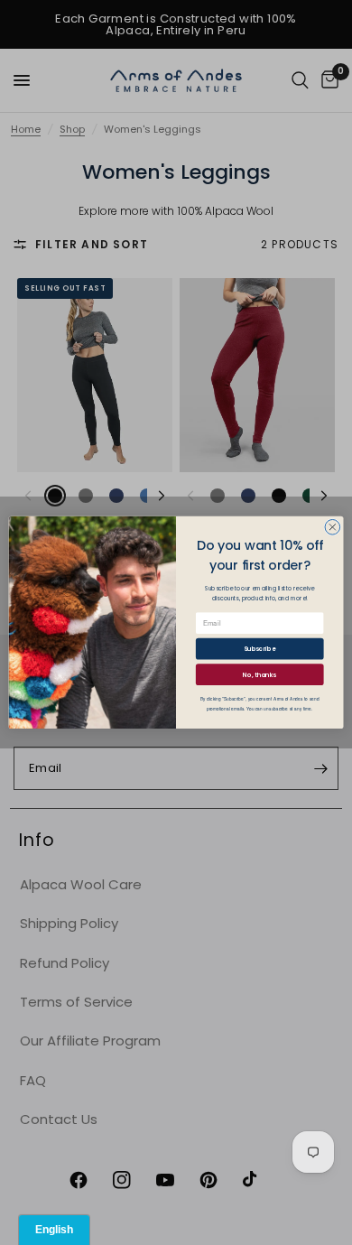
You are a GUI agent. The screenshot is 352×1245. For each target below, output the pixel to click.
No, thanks (259, 674)
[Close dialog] (332, 527)
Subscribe (259, 649)
